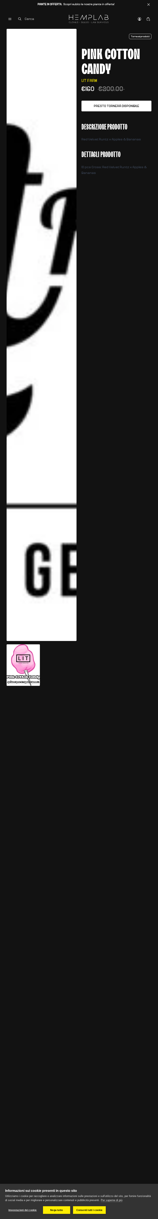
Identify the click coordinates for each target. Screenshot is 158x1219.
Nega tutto (56, 1210)
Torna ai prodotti (140, 36)
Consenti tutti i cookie (89, 1210)
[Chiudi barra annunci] (148, 4)
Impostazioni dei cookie (22, 1210)
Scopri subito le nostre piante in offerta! (76, 4)
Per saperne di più (111, 1200)
